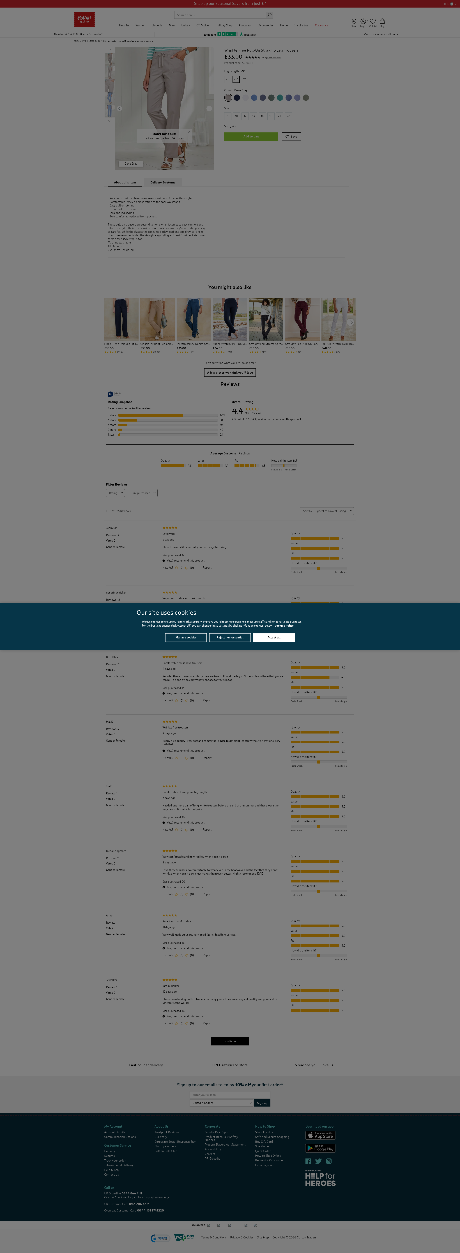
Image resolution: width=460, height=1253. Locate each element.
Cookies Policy (284, 625)
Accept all (274, 637)
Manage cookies (186, 637)
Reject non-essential (230, 637)
